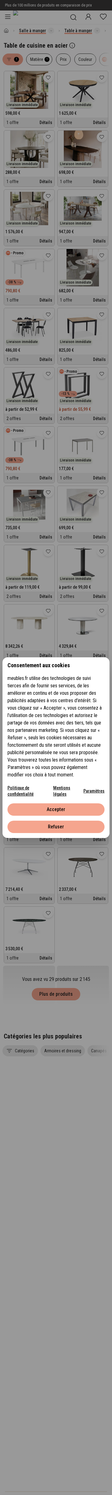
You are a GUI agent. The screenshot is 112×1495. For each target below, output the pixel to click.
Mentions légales (61, 791)
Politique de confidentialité (20, 791)
